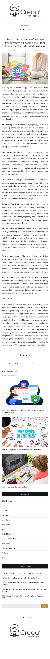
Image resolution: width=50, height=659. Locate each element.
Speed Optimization (9, 539)
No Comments (33, 50)
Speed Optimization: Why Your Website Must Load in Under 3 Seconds (24, 584)
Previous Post (13, 364)
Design (4, 510)
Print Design (6, 525)
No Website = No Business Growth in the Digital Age (20, 578)
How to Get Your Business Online (14, 487)
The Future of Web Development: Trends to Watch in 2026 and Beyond (24, 590)
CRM (3, 506)
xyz (3, 558)
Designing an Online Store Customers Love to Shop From (22, 573)
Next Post (36, 364)
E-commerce (6, 515)
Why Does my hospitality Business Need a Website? (21, 450)
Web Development (8, 548)
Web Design (6, 543)
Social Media (6, 534)
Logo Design (6, 520)
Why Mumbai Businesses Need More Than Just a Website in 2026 (23, 597)
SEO (3, 529)
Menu (26, 25)
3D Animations (7, 501)
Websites (5, 553)
